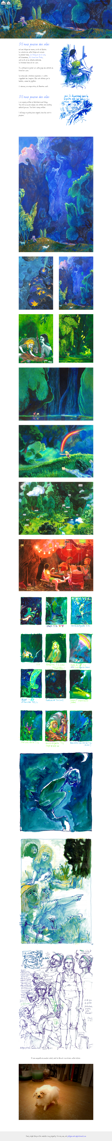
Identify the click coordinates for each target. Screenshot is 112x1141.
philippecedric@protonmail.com (77, 1136)
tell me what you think (6, 8)
